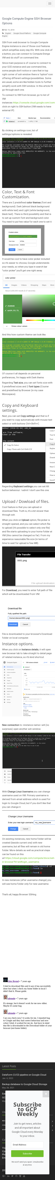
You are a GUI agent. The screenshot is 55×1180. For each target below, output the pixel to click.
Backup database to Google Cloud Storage (24, 1084)
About (4, 1121)
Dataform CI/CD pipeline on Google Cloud (24, 1074)
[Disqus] (27, 938)
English (8, 33)
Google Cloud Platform (22, 33)
